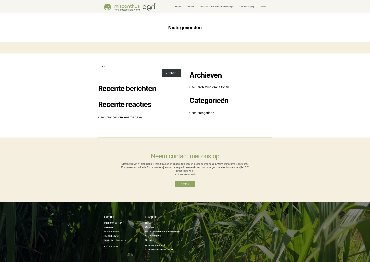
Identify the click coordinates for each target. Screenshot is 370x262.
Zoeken (102, 66)
